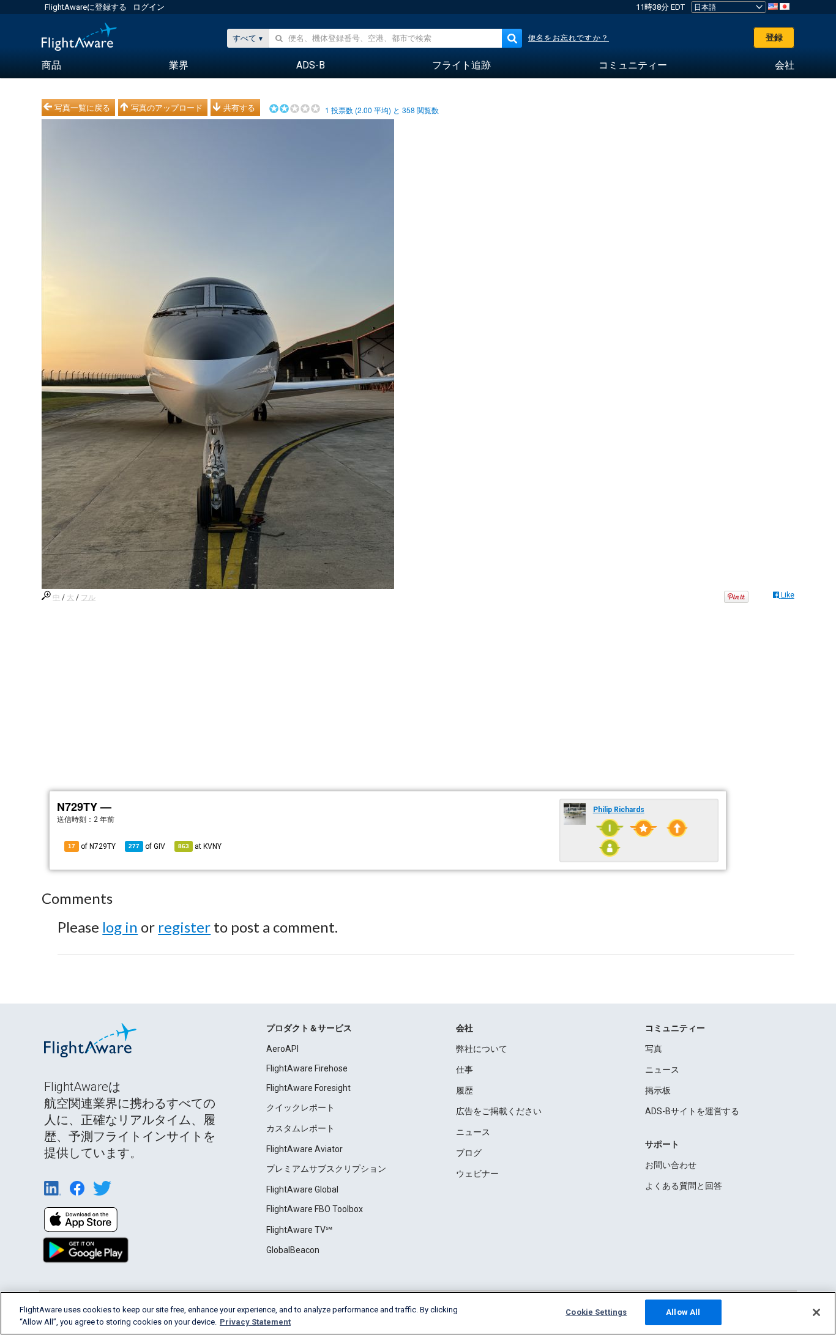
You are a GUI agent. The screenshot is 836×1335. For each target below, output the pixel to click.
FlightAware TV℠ (299, 1230)
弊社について (481, 1049)
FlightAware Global (302, 1189)
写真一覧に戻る (82, 108)
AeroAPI (282, 1049)
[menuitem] (51, 65)
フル (88, 597)
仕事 (464, 1069)
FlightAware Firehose (307, 1068)
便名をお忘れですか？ (568, 38)
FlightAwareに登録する (86, 7)
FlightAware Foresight (308, 1088)
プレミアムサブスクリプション (326, 1169)
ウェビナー (477, 1173)
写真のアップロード (167, 108)
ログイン (149, 7)
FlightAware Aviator (304, 1149)
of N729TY (92, 846)
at (200, 846)
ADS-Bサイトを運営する (692, 1111)
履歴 (464, 1090)
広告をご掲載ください (499, 1111)
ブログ (469, 1153)
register (184, 927)
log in (120, 927)
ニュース (473, 1132)
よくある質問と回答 (683, 1186)
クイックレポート (300, 1107)
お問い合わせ (670, 1165)
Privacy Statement (255, 1321)
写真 (653, 1049)
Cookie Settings (596, 1312)
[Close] (816, 1312)
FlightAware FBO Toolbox (314, 1209)
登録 (774, 37)
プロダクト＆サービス (309, 1028)
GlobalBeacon (292, 1250)
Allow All (683, 1312)
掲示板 (658, 1090)
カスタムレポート (300, 1128)
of (147, 846)
